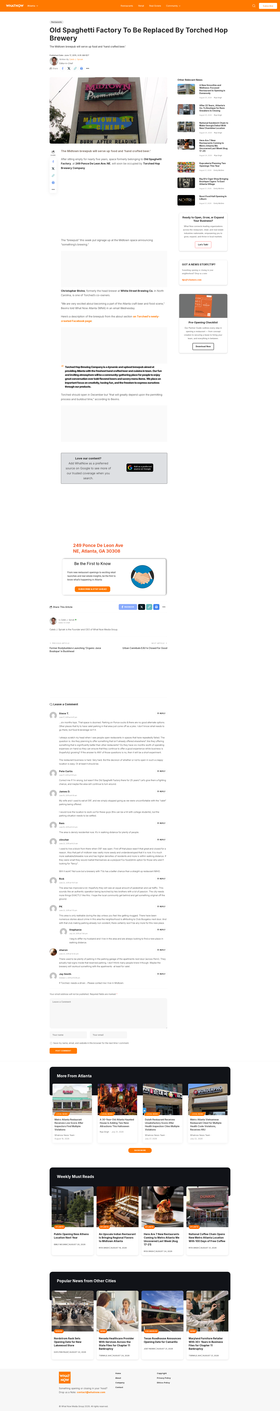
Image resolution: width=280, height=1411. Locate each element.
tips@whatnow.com (191, 280)
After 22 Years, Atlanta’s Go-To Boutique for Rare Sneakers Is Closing (212, 108)
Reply (162, 713)
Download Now (203, 346)
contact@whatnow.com (91, 1392)
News (102, 1331)
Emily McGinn (219, 170)
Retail (141, 5)
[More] (88, 68)
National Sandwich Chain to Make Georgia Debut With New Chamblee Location (213, 125)
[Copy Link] (75, 68)
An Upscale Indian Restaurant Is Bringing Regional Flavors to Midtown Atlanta (117, 1238)
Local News (62, 1114)
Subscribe (268, 6)
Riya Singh (218, 98)
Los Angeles (151, 1331)
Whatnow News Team (64, 1135)
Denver (58, 1331)
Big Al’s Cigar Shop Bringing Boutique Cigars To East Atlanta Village (213, 181)
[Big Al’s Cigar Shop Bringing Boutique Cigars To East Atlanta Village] (186, 183)
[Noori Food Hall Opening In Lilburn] (186, 200)
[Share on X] (69, 68)
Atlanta (59, 1227)
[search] (253, 5)
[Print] (81, 68)
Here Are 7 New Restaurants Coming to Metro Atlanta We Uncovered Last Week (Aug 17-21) (213, 145)
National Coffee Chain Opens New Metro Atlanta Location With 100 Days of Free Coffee (207, 1238)
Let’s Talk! (203, 244)
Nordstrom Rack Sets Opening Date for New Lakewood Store (67, 1342)
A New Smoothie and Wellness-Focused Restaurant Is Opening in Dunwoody (212, 89)
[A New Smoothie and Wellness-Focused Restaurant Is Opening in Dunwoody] (186, 89)
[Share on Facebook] (62, 68)
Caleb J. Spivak (76, 59)
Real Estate (155, 5)
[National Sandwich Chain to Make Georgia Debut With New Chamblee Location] (186, 127)
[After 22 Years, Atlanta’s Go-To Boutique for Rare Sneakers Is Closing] (186, 109)
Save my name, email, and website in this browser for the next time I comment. (91, 1043)
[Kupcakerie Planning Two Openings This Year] (186, 167)
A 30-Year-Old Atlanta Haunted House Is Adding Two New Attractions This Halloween (117, 1123)
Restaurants (127, 5)
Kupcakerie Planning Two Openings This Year (212, 164)
